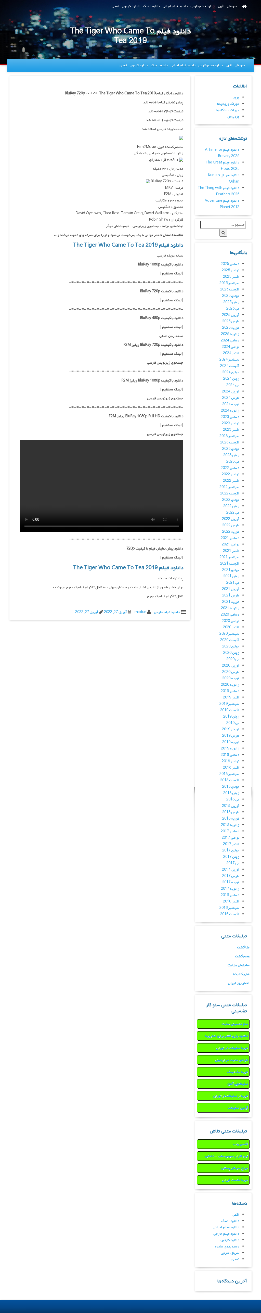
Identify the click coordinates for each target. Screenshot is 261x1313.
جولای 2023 (230, 449)
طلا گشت (243, 947)
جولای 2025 (230, 296)
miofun (140, 612)
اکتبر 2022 (231, 481)
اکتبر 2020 (231, 627)
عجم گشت (242, 956)
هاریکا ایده (241, 974)
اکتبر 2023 (231, 430)
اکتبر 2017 (231, 844)
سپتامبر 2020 (229, 634)
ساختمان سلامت (239, 965)
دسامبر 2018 (230, 755)
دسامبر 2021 (230, 538)
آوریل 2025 (230, 315)
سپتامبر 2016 (229, 908)
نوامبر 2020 (230, 621)
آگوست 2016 (229, 914)
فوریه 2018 (230, 819)
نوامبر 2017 (230, 838)
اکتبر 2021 (231, 551)
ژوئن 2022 (231, 506)
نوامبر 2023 (230, 423)
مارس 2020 (230, 672)
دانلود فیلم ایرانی (175, 6)
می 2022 (232, 513)
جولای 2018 (230, 787)
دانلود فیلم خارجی (202, 6)
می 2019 (232, 723)
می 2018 (232, 799)
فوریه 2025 (230, 328)
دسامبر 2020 (230, 615)
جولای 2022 (230, 500)
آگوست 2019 (229, 710)
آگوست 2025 (229, 289)
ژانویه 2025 (230, 334)
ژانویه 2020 (230, 685)
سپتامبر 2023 (229, 436)
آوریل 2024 (230, 391)
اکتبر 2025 (231, 277)
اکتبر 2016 (231, 901)
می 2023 (232, 462)
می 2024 (232, 385)
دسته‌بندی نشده (227, 1247)
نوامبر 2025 (230, 270)
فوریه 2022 (230, 532)
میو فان (232, 6)
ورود (236, 97)
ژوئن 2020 (231, 653)
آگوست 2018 (229, 780)
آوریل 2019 (230, 729)
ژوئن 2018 (231, 793)
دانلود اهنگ (151, 6)
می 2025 (232, 309)
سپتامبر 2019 (229, 704)
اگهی (221, 6)
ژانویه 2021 (230, 608)
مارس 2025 (230, 321)
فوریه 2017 (230, 882)
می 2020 (232, 659)
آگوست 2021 (229, 564)
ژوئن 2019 (231, 717)
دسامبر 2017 (230, 831)
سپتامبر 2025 (229, 283)
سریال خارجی (230, 1253)
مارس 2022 (230, 525)
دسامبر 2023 (230, 417)
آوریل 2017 (230, 870)
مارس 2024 (230, 398)
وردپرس (233, 117)
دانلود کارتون (131, 6)
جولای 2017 (230, 850)
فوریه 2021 (230, 602)
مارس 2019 (230, 736)
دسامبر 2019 (230, 691)
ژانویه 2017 (230, 889)
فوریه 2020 (230, 678)
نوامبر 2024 (230, 347)
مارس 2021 (230, 595)
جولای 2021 (230, 570)
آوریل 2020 (230, 666)
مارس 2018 (230, 812)
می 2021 (232, 583)
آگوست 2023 (229, 442)
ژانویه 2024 (230, 411)
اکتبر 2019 (231, 697)
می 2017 (232, 863)
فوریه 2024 (230, 404)
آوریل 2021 (230, 589)
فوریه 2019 (230, 742)
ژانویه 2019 (230, 748)
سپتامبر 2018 (229, 774)
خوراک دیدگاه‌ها (227, 110)
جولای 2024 (230, 372)
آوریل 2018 (230, 806)
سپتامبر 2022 (229, 487)
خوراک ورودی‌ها (228, 104)
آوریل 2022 (230, 519)
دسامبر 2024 (230, 340)
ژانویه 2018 (230, 825)
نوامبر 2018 (230, 761)
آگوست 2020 (229, 640)
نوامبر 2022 (230, 474)
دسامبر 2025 (230, 264)
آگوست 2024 (229, 366)
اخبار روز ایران (239, 983)
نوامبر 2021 (230, 544)
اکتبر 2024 (231, 353)
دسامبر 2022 (230, 468)
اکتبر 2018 (231, 768)
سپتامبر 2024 (229, 360)
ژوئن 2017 (231, 857)
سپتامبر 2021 (229, 557)
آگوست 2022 (229, 493)
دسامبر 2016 (230, 895)
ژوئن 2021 (231, 576)
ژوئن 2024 (231, 379)
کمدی (115, 6)
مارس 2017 (230, 876)
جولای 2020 (230, 646)
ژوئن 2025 (231, 302)
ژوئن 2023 (231, 455)
